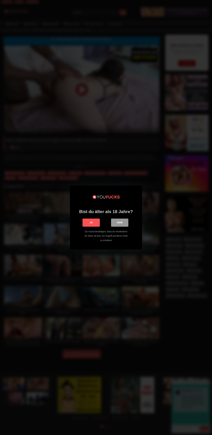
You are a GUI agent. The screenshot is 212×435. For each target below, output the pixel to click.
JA (91, 222)
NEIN (120, 222)
